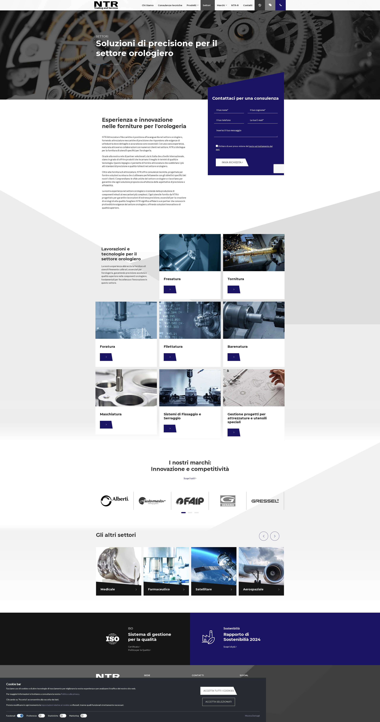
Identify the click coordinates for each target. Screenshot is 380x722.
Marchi (221, 5)
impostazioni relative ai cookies (55, 705)
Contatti (247, 5)
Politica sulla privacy (70, 694)
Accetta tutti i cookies (219, 690)
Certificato (133, 646)
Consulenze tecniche (170, 5)
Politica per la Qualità (139, 650)
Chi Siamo (147, 5)
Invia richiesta (232, 162)
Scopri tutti (189, 478)
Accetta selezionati (218, 701)
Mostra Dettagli (252, 715)
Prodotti (191, 5)
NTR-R (235, 5)
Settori (206, 5)
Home (98, 64)
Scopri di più (230, 646)
